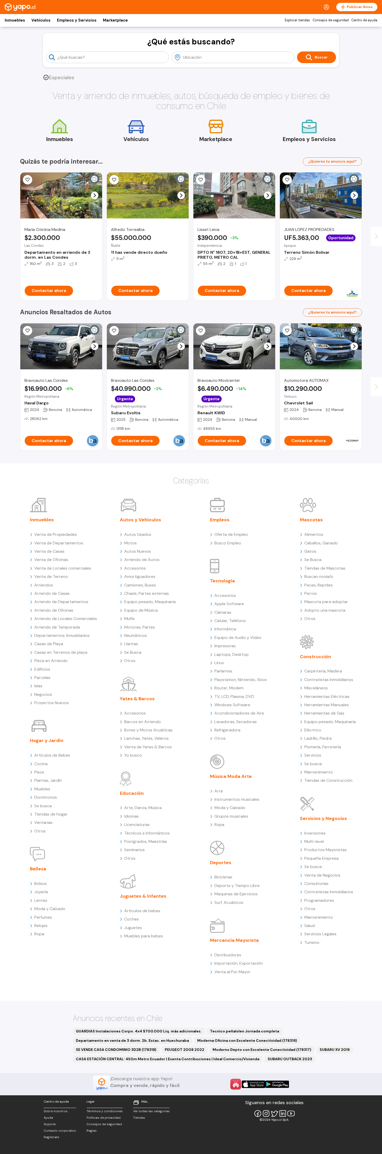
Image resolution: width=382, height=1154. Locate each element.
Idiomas (131, 816)
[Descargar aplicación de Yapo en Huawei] (236, 1084)
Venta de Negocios (322, 875)
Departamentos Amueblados (62, 635)
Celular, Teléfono (230, 620)
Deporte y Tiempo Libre (237, 885)
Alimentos (313, 534)
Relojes (41, 925)
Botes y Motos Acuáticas (148, 730)
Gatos (310, 551)
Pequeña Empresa (321, 858)
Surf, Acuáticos (228, 902)
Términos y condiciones (105, 1111)
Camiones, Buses (140, 585)
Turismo (311, 942)
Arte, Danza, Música (143, 807)
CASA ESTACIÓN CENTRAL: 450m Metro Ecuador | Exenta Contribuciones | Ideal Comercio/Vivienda (167, 1059)
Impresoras (225, 646)
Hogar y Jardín (46, 740)
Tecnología (222, 581)
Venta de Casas (49, 551)
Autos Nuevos (137, 551)
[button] (94, 195)
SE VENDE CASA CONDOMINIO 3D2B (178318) (116, 1049)
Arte (218, 791)
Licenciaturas (137, 824)
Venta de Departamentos (58, 543)
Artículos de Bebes (52, 755)
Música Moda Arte (231, 776)
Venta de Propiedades (55, 534)
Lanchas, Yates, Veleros (146, 738)
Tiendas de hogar (51, 814)
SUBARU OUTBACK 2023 (290, 1059)
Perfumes (43, 917)
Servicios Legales (320, 934)
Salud (309, 925)
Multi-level (314, 841)
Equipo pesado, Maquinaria (150, 601)
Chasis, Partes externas (146, 593)
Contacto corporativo (60, 1131)
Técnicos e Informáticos (147, 833)
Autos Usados (137, 534)
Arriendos (43, 585)
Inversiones (315, 833)
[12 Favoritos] (200, 179)
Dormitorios (45, 797)
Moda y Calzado (49, 908)
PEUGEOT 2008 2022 (184, 1049)
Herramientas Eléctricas (327, 696)
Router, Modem (228, 688)
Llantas (131, 643)
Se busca (43, 806)
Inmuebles (15, 20)
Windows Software (232, 705)
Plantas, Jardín (48, 780)
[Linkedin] (283, 1113)
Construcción (315, 656)
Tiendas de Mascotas (324, 568)
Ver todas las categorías (151, 1111)
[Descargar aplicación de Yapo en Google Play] (277, 1084)
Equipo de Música (141, 610)
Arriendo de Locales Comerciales (65, 618)
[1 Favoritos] (27, 179)
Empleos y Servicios (76, 20)
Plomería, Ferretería (322, 747)
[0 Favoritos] (114, 179)
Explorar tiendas (297, 20)
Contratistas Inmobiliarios (328, 679)
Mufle (129, 618)
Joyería (41, 892)
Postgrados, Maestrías (145, 841)
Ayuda (48, 1118)
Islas (38, 686)
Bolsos (40, 883)
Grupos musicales (231, 816)
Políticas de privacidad (104, 1118)
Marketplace (115, 20)
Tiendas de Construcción (328, 780)
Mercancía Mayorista (234, 940)
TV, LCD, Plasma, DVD (234, 696)
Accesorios (135, 568)
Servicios (312, 755)
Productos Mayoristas (325, 849)
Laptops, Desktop (231, 654)
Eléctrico (312, 730)
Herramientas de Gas (324, 713)
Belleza (38, 869)
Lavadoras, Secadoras (235, 721)
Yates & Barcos (137, 699)
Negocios (43, 694)
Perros (310, 593)
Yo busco (133, 755)
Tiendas (139, 1118)
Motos (130, 543)
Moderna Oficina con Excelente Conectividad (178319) (247, 1040)
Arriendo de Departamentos (61, 601)
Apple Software (229, 603)
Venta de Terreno (51, 576)
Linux (219, 662)
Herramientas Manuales (326, 705)
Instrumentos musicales (236, 799)
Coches (131, 919)
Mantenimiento (318, 772)
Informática (225, 629)
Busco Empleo (227, 543)
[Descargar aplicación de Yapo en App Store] (253, 1084)
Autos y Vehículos (140, 520)
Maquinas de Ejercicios (236, 894)
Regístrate (51, 1137)
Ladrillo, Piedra (318, 738)
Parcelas (42, 677)
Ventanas (43, 822)
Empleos (219, 520)
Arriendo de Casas (52, 593)
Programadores (319, 900)
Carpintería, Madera (323, 671)
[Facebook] (258, 1113)
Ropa (39, 934)
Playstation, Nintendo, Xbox (240, 679)
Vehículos (40, 20)
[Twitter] (274, 1113)
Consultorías (316, 883)
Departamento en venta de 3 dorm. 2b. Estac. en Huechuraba (132, 1040)
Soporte (50, 1124)
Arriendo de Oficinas (53, 610)
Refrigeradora (227, 730)
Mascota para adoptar (326, 601)
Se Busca (132, 652)
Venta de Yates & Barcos (148, 747)
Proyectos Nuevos (51, 702)
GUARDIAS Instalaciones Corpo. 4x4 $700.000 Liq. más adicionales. (139, 1031)
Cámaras (222, 612)
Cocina (41, 763)
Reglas (92, 1131)
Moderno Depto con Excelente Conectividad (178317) (262, 1049)
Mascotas (311, 520)
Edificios (42, 669)
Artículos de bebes (142, 910)
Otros (39, 831)
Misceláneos (316, 688)
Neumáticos (135, 635)
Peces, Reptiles (318, 585)
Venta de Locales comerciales (62, 568)
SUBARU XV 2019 (335, 1049)
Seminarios (134, 849)
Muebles (42, 789)
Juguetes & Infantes (143, 896)
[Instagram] (266, 1113)
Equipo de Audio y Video (237, 637)
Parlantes (223, 671)
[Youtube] (291, 1113)
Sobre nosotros (56, 1111)
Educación (132, 793)
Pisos (39, 772)
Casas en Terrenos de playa (60, 652)
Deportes (220, 862)
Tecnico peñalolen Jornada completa (244, 1031)
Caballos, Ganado (321, 543)
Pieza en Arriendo (51, 660)
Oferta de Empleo (231, 534)
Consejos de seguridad (331, 20)
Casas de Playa (48, 643)
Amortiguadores (139, 576)
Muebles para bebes (143, 936)
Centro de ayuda (364, 20)
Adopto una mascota (324, 610)
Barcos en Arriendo (142, 721)
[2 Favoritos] (200, 330)
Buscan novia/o (318, 576)
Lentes (40, 900)
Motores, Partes (139, 627)
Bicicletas (223, 877)
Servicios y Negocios (323, 818)
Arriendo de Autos (142, 559)
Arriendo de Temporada (57, 627)
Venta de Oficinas (51, 559)
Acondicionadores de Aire (239, 713)
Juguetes (133, 927)
